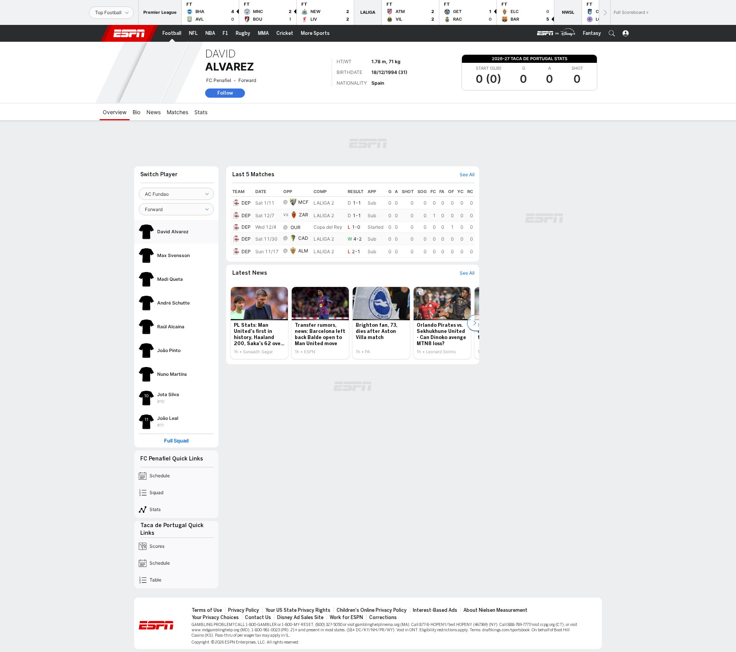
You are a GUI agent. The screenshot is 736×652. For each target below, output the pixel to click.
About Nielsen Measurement (495, 610)
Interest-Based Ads (435, 610)
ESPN (129, 33)
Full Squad (176, 441)
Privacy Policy (243, 610)
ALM (303, 251)
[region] (353, 222)
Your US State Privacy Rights (297, 610)
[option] (259, 323)
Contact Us (258, 617)
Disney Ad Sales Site (300, 617)
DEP (246, 203)
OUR (296, 227)
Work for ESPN (346, 617)
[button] (612, 33)
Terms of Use (207, 610)
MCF (303, 202)
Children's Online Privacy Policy (372, 610)
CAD (303, 238)
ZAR (303, 215)
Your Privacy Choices (215, 617)
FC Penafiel (218, 80)
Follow (225, 93)
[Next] (604, 12)
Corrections (383, 617)
